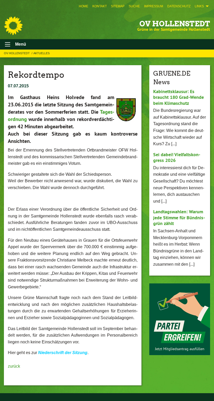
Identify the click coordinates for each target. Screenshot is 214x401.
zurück (14, 366)
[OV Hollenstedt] (13, 25)
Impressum (153, 6)
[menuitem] (83, 6)
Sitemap (117, 6)
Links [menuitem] (199, 6)
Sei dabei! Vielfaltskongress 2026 (176, 157)
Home (83, 6)
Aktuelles (41, 53)
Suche (134, 6)
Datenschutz (179, 6)
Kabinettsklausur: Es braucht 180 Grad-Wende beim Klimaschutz (178, 97)
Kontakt (99, 6)
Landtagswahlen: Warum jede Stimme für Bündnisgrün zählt (179, 217)
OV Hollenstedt (174, 23)
